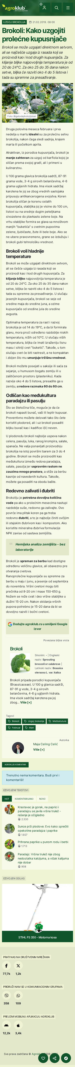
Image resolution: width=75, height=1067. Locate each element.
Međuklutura (59, 721)
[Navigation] (68, 8)
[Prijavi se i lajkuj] (43, 1058)
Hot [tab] (7, 798)
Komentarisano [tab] (24, 798)
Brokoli (15, 721)
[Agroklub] (15, 7)
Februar (15, 727)
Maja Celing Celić (45, 744)
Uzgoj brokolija (35, 721)
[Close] (57, 8)
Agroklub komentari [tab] (15, 764)
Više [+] (26, 702)
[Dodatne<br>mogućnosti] (66, 1058)
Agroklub (37, 1053)
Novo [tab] (42, 798)
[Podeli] (55, 1058)
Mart (31, 727)
